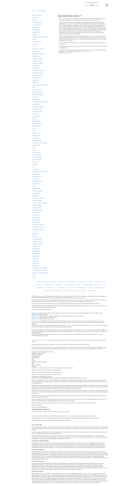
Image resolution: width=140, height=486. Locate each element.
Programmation (36, 65)
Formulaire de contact (62, 281)
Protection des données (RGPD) (39, 37)
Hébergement (35, 27)
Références (35, 34)
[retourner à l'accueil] (40, 4)
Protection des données (37, 73)
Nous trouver (35, 17)
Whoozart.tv (35, 319)
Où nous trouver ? (36, 152)
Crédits (34, 39)
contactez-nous (86, 51)
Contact (34, 118)
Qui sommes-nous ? (41, 10)
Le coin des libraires (51, 281)
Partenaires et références (38, 49)
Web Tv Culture (62, 18)
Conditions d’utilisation (37, 58)
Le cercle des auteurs (41, 281)
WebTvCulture (35, 321)
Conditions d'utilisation (37, 63)
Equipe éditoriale (36, 32)
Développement (36, 29)
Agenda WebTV (36, 188)
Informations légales (37, 22)
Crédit (33, 46)
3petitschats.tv (35, 317)
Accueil (33, 10)
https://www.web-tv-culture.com (39, 340)
